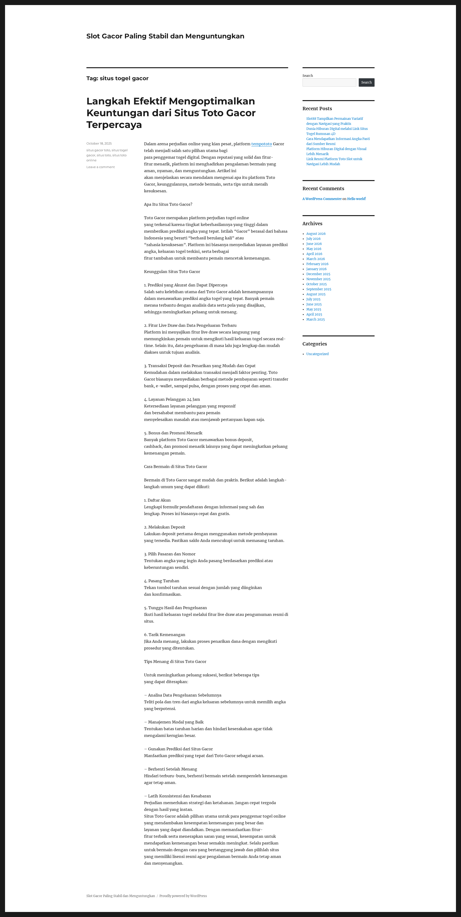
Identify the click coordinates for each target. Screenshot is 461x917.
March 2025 (315, 319)
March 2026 (315, 259)
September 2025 (318, 289)
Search (308, 76)
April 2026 (314, 254)
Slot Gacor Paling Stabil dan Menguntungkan (165, 36)
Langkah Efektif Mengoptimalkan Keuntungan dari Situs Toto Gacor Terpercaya (171, 112)
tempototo (261, 143)
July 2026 (313, 239)
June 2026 (314, 244)
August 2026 (316, 234)
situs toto (104, 155)
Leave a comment (100, 167)
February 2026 (317, 264)
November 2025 (318, 279)
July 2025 (313, 299)
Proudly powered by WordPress (183, 896)
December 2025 (318, 274)
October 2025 (316, 284)
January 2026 (316, 269)
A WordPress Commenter (322, 199)
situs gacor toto (98, 150)
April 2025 (314, 314)
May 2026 (313, 249)
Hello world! (356, 199)
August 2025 (316, 294)
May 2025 (313, 309)
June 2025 (314, 304)
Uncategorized (317, 354)
